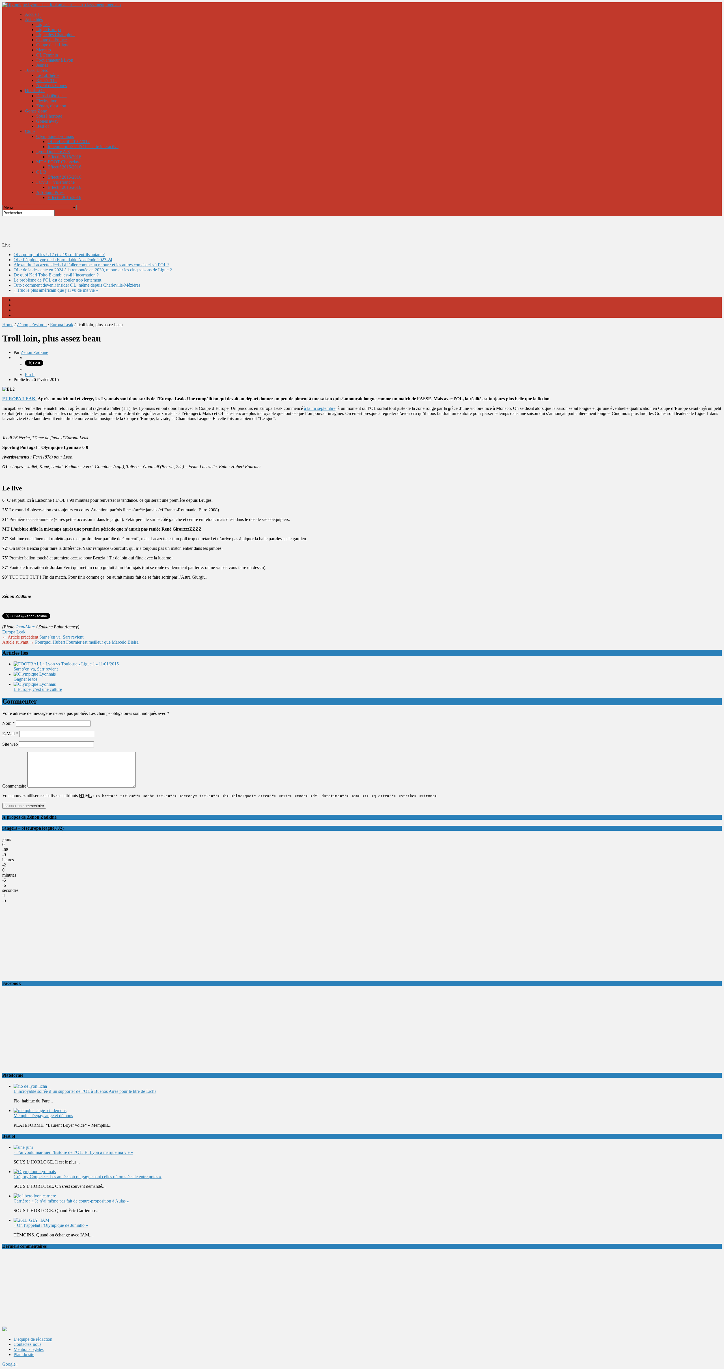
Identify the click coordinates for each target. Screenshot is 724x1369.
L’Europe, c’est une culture (38, 689)
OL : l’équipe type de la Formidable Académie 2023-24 (63, 259)
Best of (42, 126)
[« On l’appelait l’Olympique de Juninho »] (31, 1220)
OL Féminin (47, 55)
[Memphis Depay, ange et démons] (40, 1110)
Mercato (43, 49)
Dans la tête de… (51, 95)
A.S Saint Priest (50, 192)
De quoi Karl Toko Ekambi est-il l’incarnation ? (56, 274)
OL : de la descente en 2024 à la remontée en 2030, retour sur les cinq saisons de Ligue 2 (93, 269)
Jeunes (42, 65)
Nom (8, 723)
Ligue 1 (43, 24)
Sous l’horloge (49, 116)
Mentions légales (29, 1349)
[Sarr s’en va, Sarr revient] (66, 663)
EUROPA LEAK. (19, 398)
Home (7, 324)
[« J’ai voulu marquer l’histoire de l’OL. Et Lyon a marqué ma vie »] (23, 1147)
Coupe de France (51, 39)
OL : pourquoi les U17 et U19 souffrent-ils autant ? (59, 254)
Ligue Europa (48, 29)
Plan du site (24, 1354)
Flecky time (46, 100)
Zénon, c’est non (51, 105)
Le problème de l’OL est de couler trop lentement (57, 280)
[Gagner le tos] (35, 674)
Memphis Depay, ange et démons (43, 1115)
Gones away (47, 121)
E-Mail (10, 733)
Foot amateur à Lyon (54, 60)
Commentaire (14, 786)
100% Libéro (36, 70)
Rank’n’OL (46, 80)
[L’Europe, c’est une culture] (35, 684)
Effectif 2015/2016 (64, 156)
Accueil (32, 14)
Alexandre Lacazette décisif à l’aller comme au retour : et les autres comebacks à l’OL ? (91, 264)
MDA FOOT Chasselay (57, 161)
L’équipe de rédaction (33, 1339)
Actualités (34, 19)
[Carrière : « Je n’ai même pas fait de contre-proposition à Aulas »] (35, 1195)
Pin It (30, 374)
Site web (10, 744)
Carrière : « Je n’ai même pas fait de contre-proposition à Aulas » (71, 1201)
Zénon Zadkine (34, 352)
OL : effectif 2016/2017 (69, 141)
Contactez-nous (27, 1344)
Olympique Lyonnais (55, 136)
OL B (41, 172)
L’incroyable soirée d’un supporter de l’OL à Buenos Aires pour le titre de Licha (85, 1091)
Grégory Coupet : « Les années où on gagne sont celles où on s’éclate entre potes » (87, 1176)
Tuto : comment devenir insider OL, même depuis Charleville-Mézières (77, 285)
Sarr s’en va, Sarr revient (61, 637)
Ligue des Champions (55, 34)
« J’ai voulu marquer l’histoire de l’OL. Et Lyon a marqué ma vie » (73, 1152)
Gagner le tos (25, 679)
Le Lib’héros (47, 75)
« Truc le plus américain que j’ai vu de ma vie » (56, 290)
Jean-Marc (25, 626)
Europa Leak (61, 324)
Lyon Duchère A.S (53, 151)
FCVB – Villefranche (55, 182)
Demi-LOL (35, 90)
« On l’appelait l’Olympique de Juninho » (51, 1225)
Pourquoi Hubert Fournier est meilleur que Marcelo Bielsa (87, 642)
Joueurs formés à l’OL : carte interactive (83, 146)
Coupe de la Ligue (52, 44)
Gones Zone (36, 111)
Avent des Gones (51, 85)
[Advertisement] (139, 228)
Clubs (30, 131)
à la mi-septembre (319, 408)
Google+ (10, 1364)
